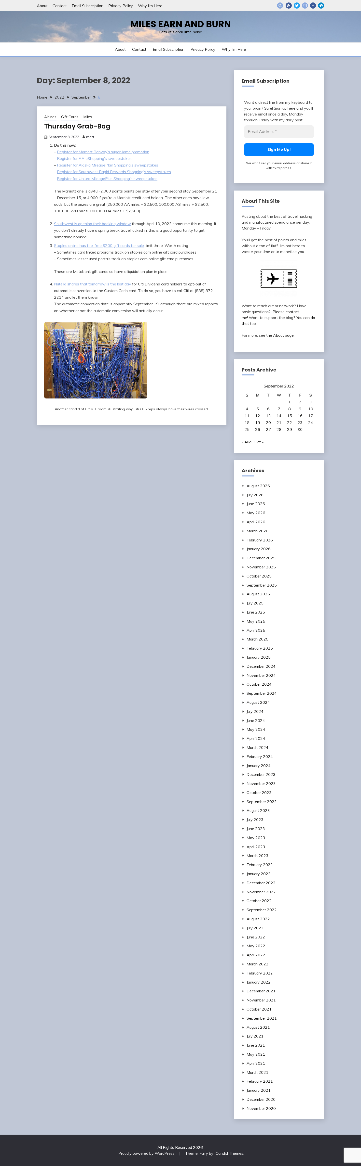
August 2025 (258, 593)
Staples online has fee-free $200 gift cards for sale (99, 245)
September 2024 (262, 693)
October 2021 (259, 1009)
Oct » (259, 441)
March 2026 (257, 530)
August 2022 (258, 918)
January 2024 (259, 765)
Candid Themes (229, 1153)
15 (289, 415)
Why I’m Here (150, 5)
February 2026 (260, 540)
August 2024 (258, 702)
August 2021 (258, 1027)
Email (305, 5)
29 (289, 429)
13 (268, 415)
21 (279, 422)
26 (257, 429)
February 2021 (260, 1081)
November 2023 (261, 783)
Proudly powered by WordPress (147, 1153)
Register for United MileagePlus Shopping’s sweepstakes (107, 178)
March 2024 (257, 747)
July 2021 (255, 1036)
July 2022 (255, 927)
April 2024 (256, 738)
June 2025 (256, 612)
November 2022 (261, 891)
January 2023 (259, 873)
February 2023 (260, 864)
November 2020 (261, 1108)
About (42, 5)
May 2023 (256, 837)
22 (289, 422)
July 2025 (255, 603)
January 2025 (259, 657)
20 (268, 422)
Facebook (313, 5)
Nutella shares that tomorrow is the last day (92, 284)
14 (279, 415)
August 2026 (258, 485)
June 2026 (256, 503)
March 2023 (257, 855)
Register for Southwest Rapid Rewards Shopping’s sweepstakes (114, 171)
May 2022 (256, 945)
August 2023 (258, 810)
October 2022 (259, 900)
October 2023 (259, 792)
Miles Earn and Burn (180, 24)
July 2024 (255, 711)
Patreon (321, 5)
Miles (87, 117)
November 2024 (261, 675)
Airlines (50, 117)
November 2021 (261, 1000)
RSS (289, 5)
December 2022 (261, 882)
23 (300, 422)
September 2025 (262, 585)
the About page (280, 335)
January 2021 (259, 1090)
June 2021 (256, 1045)
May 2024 (256, 729)
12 (257, 415)
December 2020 (261, 1099)
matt (90, 137)
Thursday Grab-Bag (77, 126)
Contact (60, 5)
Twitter (297, 5)
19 (257, 422)
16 (300, 415)
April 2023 (256, 846)
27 (268, 429)
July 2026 (255, 494)
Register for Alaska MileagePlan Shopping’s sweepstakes (107, 165)
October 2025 (259, 576)
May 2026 (256, 512)
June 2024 (256, 720)
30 (300, 429)
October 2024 (259, 684)
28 (279, 429)
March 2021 (257, 1072)
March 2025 (257, 639)
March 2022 (257, 963)
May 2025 (256, 621)
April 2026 (256, 521)
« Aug (246, 441)
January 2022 (259, 982)
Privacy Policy (120, 5)
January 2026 (259, 548)
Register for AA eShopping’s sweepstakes (94, 158)
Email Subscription (87, 5)
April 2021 (256, 1063)
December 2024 (261, 666)
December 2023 (261, 774)
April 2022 (256, 954)
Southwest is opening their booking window (92, 223)
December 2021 (261, 990)
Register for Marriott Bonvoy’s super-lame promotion (103, 151)
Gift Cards (70, 117)
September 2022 (262, 909)
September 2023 (262, 801)
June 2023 (256, 828)
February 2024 (260, 756)
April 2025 (256, 630)
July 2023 (255, 819)
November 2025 (261, 566)
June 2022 (256, 937)
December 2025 (261, 557)
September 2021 (262, 1018)
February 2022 (260, 973)
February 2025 (260, 648)
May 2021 (256, 1054)
